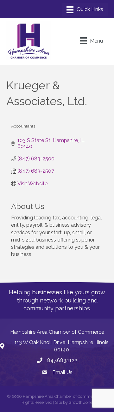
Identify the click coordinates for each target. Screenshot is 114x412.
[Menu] (85, 9)
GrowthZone (80, 402)
